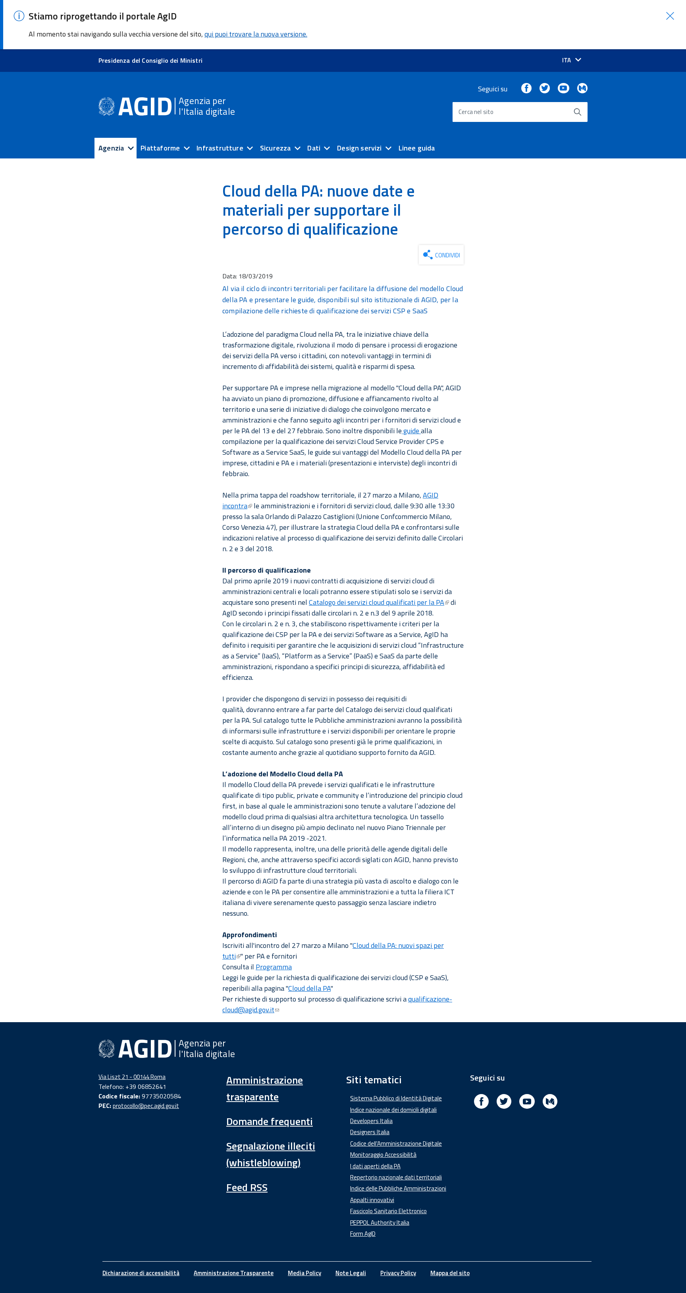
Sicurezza (275, 148)
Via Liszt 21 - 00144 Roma (132, 1076)
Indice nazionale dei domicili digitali (393, 1109)
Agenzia (111, 148)
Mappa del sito (450, 1273)
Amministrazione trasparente (264, 1088)
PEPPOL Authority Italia (379, 1222)
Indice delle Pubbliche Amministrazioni (398, 1188)
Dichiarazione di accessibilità (140, 1273)
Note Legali (350, 1273)
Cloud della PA (309, 988)
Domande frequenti (269, 1121)
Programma (274, 966)
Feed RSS (247, 1187)
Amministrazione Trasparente (234, 1273)
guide (411, 430)
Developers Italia (371, 1120)
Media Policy (304, 1273)
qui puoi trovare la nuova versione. (255, 34)
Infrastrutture (220, 148)
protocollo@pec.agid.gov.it (146, 1105)
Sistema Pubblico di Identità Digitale (396, 1098)
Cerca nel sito (476, 111)
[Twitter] (545, 88)
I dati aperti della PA (375, 1166)
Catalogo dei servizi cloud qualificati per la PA (376, 602)
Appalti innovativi (372, 1199)
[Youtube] (563, 88)
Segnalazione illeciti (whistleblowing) (270, 1154)
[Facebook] (526, 88)
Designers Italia (369, 1132)
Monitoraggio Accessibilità (383, 1154)
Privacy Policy (398, 1273)
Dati (313, 148)
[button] (670, 16)
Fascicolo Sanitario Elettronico (388, 1211)
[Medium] (582, 88)
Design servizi (359, 148)
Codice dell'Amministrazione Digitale (396, 1143)
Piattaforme (160, 148)
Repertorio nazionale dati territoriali (396, 1177)
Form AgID (363, 1233)
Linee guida (417, 148)
